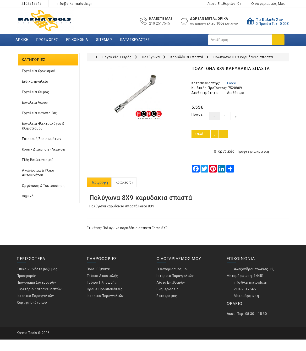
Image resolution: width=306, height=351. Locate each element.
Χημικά (27, 196)
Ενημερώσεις (168, 289)
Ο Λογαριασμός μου (173, 269)
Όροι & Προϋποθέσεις (105, 289)
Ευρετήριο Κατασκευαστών (39, 289)
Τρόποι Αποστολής (102, 276)
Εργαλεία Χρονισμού (38, 71)
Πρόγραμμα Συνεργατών (36, 282)
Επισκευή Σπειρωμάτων (41, 139)
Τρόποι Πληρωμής (102, 282)
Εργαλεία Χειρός (35, 92)
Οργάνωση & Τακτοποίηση (43, 186)
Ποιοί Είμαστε (98, 269)
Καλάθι (201, 134)
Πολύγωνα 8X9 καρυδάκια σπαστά (243, 57)
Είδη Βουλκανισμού (38, 160)
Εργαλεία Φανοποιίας (39, 113)
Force (231, 83)
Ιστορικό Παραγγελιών (35, 296)
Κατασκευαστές (135, 40)
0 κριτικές (224, 151)
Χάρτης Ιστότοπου (32, 302)
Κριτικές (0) (124, 182)
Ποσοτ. (196, 114)
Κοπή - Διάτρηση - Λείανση (43, 149)
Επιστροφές (167, 296)
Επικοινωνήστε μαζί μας (37, 269)
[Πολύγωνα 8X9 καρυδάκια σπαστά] (136, 93)
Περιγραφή (99, 182)
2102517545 (31, 3)
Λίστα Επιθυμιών (171, 282)
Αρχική (22, 40)
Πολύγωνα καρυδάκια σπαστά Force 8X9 (135, 228)
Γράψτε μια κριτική (253, 151)
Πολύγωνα (151, 57)
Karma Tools (27, 333)
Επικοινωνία (77, 40)
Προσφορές (47, 40)
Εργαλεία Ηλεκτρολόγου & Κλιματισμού (43, 126)
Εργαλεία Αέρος (35, 102)
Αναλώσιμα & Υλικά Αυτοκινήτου (38, 172)
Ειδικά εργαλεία (35, 81)
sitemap (104, 40)
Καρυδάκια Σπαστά (186, 57)
